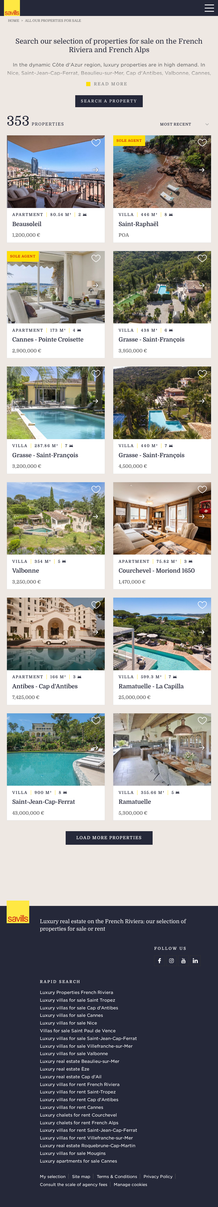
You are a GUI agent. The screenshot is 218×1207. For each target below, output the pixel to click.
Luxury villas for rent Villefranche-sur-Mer (86, 1137)
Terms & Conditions (117, 1176)
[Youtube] (183, 960)
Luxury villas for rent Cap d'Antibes (79, 1099)
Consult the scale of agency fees (73, 1184)
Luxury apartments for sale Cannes (78, 1160)
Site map (81, 1176)
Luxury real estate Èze (64, 1068)
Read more (111, 84)
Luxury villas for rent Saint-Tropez (78, 1091)
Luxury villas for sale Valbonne (74, 1053)
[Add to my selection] (96, 143)
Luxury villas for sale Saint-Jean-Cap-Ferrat (88, 1038)
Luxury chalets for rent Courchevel (78, 1114)
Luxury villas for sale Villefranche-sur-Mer (86, 1045)
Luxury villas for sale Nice (68, 1022)
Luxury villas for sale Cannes (71, 1015)
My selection (53, 1176)
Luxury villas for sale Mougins (73, 1153)
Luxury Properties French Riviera (76, 992)
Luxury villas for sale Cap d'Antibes (79, 1007)
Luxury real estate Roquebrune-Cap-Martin (87, 1145)
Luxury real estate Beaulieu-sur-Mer (79, 1061)
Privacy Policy (158, 1176)
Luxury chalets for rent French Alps (79, 1122)
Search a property (109, 101)
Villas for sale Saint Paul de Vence (78, 1030)
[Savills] (12, 8)
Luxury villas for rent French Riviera (80, 1084)
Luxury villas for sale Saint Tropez (77, 999)
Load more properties (109, 837)
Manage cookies (130, 1184)
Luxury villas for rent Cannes (71, 1107)
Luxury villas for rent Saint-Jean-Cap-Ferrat (88, 1130)
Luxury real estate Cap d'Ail (71, 1076)
